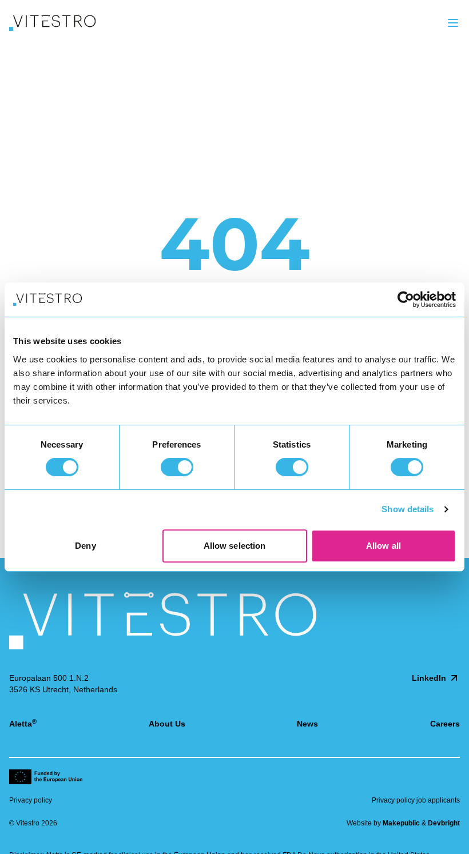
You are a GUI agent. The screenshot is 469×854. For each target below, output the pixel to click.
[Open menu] (453, 23)
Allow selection (235, 545)
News (307, 723)
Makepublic (401, 823)
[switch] (177, 467)
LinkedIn (429, 678)
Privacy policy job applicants (416, 800)
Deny (85, 545)
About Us (167, 723)
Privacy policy (30, 800)
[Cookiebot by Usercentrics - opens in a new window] (406, 299)
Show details (407, 509)
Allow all (383, 545)
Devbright (444, 823)
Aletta (23, 723)
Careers (445, 723)
